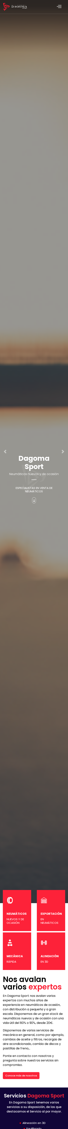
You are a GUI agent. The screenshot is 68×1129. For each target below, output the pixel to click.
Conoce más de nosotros (21, 1075)
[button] (5, 451)
